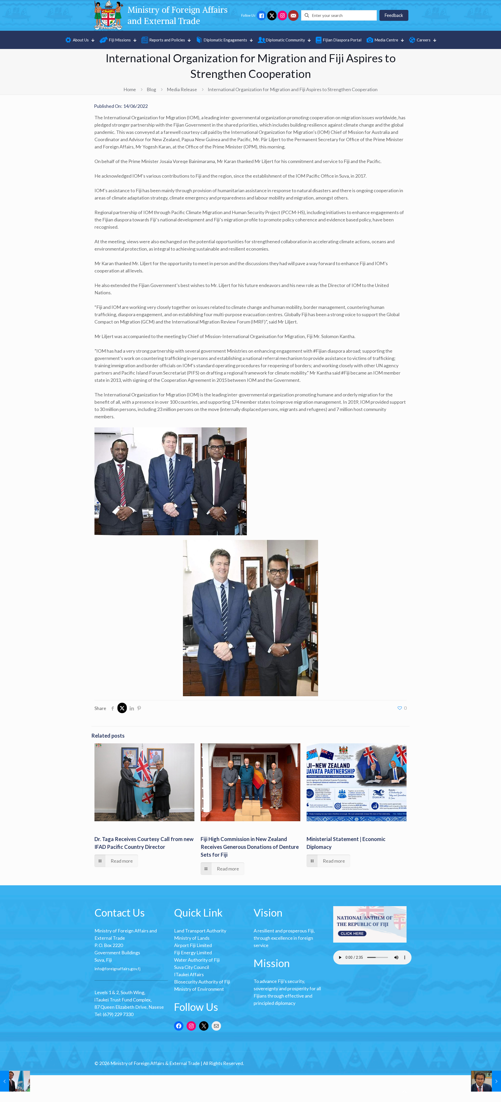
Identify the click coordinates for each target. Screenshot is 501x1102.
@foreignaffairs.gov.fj (121, 968)
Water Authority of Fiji (197, 960)
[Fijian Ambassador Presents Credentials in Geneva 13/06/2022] (15, 1081)
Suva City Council (191, 967)
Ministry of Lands (192, 938)
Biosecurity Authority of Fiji (202, 982)
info (98, 968)
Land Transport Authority (200, 930)
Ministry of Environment (199, 989)
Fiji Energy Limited (193, 952)
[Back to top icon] (404, 1091)
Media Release (182, 89)
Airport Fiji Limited (193, 945)
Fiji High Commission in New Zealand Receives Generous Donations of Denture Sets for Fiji (250, 847)
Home (129, 89)
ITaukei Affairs (189, 974)
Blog (151, 89)
